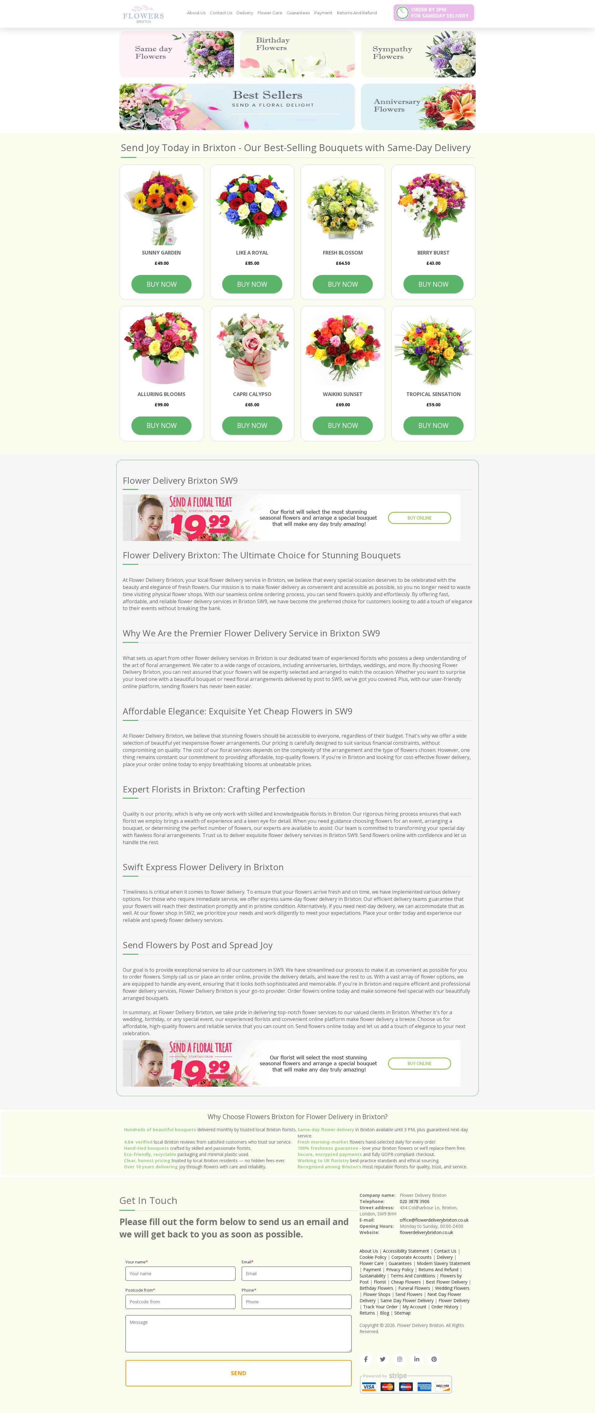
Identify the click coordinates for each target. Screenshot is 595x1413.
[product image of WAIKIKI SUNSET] (343, 348)
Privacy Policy (399, 1269)
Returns (367, 1313)
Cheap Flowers (406, 1282)
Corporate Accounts (411, 1257)
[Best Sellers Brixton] (237, 107)
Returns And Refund (357, 12)
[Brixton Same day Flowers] (176, 54)
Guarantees (298, 12)
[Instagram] (400, 1359)
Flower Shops (376, 1294)
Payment (323, 12)
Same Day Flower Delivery (407, 1300)
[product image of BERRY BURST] (434, 207)
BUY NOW (162, 284)
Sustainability (372, 1276)
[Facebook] (365, 1359)
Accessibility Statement (406, 1251)
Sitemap (402, 1313)
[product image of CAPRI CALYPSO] (252, 348)
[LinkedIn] (417, 1359)
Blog (384, 1313)
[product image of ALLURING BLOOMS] (162, 348)
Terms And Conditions (412, 1276)
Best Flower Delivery (446, 1282)
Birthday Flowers (376, 1288)
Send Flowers (408, 1294)
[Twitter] (383, 1359)
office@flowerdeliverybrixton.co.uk (434, 1220)
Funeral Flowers (414, 1288)
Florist (380, 1282)
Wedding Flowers (452, 1288)
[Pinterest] (434, 1359)
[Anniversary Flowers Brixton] (418, 107)
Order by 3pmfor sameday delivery (440, 12)
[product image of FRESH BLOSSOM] (343, 207)
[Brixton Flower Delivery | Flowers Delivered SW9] (141, 13)
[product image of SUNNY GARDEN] (162, 207)
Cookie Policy (372, 1257)
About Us (196, 12)
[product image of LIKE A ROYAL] (252, 207)
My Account (414, 1307)
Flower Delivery (454, 1300)
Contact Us (221, 12)
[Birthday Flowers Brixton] (297, 54)
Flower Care (270, 12)
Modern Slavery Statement (443, 1263)
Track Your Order (380, 1307)
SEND (238, 1373)
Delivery (244, 12)
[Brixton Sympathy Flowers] (418, 54)
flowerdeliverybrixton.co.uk (426, 1232)
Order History (444, 1307)
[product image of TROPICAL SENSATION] (434, 348)
